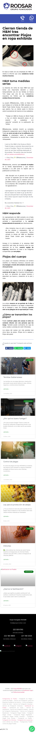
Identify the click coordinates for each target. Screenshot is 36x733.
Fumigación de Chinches (9, 720)
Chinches (7, 546)
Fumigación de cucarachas (25, 720)
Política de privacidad (18, 692)
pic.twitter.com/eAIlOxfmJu (16, 154)
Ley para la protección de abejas (17, 505)
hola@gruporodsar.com (18, 623)
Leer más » (6, 389)
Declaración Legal (27, 690)
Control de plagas (10, 462)
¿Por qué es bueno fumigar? (15, 418)
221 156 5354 (26, 636)
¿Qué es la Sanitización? (13, 589)
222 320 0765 (18, 630)
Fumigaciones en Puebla (10, 698)
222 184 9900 (9, 636)
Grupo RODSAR (18, 688)
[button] (9, 348)
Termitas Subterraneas (12, 377)
